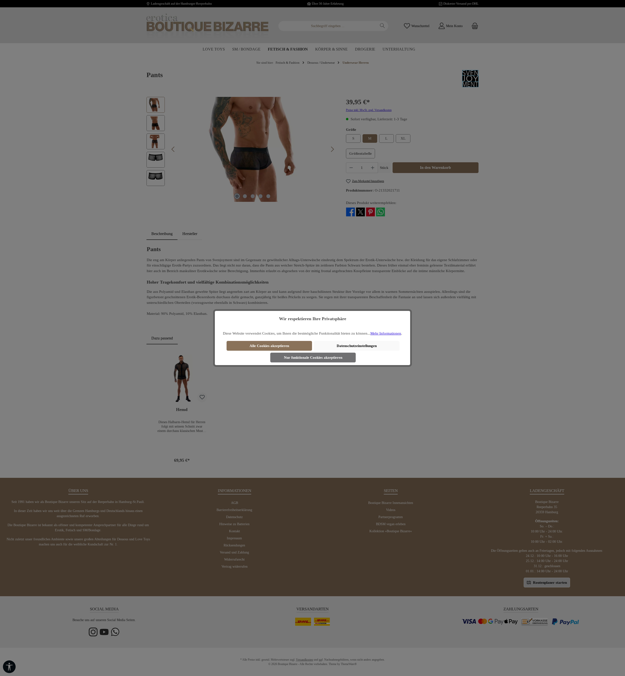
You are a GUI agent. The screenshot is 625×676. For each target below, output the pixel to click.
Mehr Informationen (385, 333)
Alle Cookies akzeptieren (269, 346)
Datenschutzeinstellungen (357, 346)
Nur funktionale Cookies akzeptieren (313, 357)
